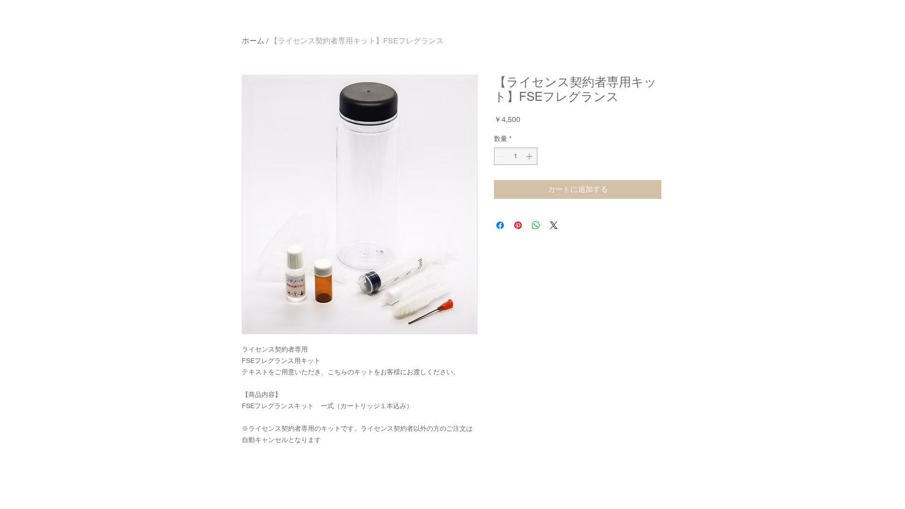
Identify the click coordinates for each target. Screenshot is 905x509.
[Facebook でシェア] (500, 225)
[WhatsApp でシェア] (536, 225)
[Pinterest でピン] (518, 225)
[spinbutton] (515, 156)
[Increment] (530, 156)
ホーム (253, 40)
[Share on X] (553, 225)
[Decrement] (501, 156)
